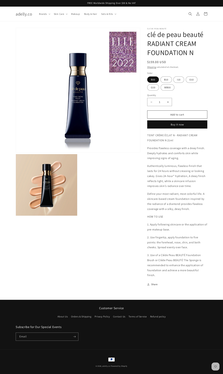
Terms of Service (138, 316)
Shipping (151, 67)
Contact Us (119, 316)
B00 (153, 79)
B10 (166, 79)
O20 (153, 87)
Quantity (151, 95)
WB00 (167, 87)
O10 (191, 79)
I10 (178, 79)
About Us (62, 316)
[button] (44, 14)
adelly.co (106, 366)
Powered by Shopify (119, 366)
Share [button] (154, 284)
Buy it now (177, 124)
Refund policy (158, 316)
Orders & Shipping (81, 316)
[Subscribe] (74, 337)
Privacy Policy (102, 316)
